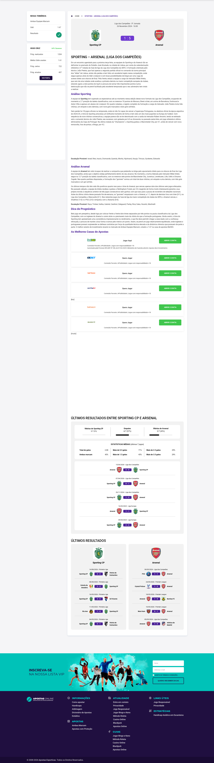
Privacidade (118, 705)
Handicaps (77, 705)
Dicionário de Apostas (82, 712)
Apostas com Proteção (82, 729)
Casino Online (119, 719)
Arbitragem (77, 709)
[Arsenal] (159, 35)
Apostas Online (120, 726)
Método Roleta (119, 716)
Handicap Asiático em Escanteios (169, 715)
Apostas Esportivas (47, 760)
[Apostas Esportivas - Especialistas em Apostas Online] (46, 699)
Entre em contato (120, 702)
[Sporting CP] (95, 35)
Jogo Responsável (121, 709)
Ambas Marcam (79, 725)
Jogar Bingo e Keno (121, 712)
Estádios (76, 716)
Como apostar (78, 702)
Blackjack (117, 723)
